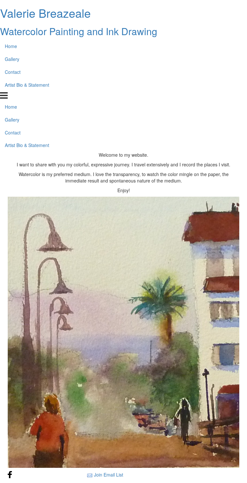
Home (11, 46)
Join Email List (108, 474)
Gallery (12, 59)
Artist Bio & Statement (27, 85)
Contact (13, 72)
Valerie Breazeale (45, 13)
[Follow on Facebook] (10, 474)
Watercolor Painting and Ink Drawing (78, 31)
